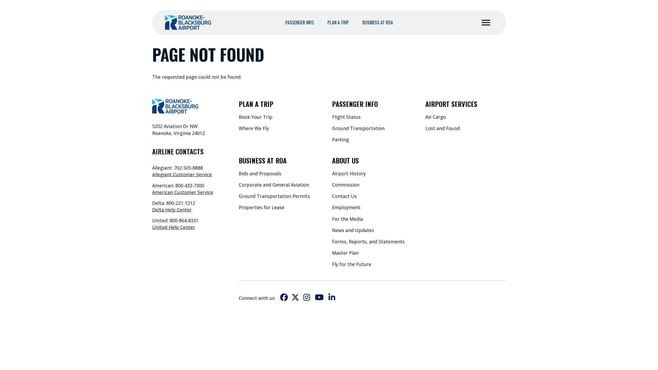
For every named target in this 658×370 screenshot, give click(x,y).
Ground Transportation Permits (274, 196)
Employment (346, 207)
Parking (340, 139)
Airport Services (451, 104)
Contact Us (344, 196)
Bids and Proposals (260, 173)
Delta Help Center (172, 210)
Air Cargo (435, 117)
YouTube (319, 297)
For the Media (347, 219)
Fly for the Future (351, 264)
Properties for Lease (261, 207)
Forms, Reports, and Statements (368, 241)
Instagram (306, 297)
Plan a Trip (338, 22)
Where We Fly (254, 128)
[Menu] (486, 23)
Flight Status (346, 117)
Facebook (284, 297)
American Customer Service (182, 192)
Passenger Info (299, 22)
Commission (345, 185)
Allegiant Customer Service (182, 174)
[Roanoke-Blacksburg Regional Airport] (188, 22)
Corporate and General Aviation (274, 185)
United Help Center (173, 227)
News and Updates (353, 230)
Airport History (349, 173)
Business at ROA (377, 22)
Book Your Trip (255, 117)
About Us (345, 160)
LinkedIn (332, 297)
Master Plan (345, 253)
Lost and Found (442, 128)
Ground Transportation (358, 128)
